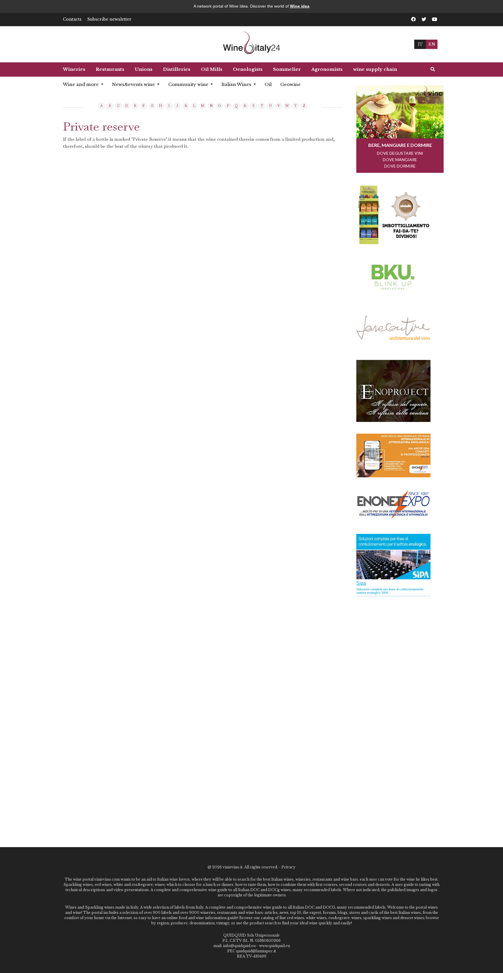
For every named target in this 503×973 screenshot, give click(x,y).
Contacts (72, 19)
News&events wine (134, 84)
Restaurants (110, 69)
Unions (144, 69)
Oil (268, 84)
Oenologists (248, 69)
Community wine (189, 84)
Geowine (290, 84)
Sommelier (287, 69)
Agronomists (327, 69)
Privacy (288, 867)
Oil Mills (211, 69)
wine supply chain (375, 69)
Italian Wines (237, 84)
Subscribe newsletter (109, 19)
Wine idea (299, 6)
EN (431, 44)
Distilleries (176, 69)
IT (420, 44)
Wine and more (81, 84)
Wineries (74, 69)
